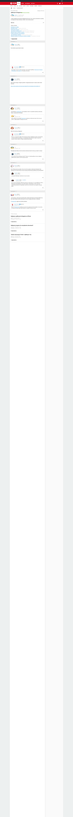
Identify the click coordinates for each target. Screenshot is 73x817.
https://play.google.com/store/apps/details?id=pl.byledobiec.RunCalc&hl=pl (25, 86)
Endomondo (37, 69)
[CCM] (13, 3)
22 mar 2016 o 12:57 (17, 128)
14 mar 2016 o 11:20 (17, 68)
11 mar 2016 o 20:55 (17, 45)
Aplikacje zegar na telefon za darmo (17, 32)
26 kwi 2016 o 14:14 (17, 154)
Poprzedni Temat (14, 10)
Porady (22, 3)
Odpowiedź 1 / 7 (14, 41)
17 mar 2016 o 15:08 (17, 109)
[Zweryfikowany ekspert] (20, 67)
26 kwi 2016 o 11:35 (17, 148)
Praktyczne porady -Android (27, 34)
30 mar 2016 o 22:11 (17, 135)
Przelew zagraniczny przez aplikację (17, 33)
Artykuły (33, 3)
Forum (18, 3)
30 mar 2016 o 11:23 (17, 80)
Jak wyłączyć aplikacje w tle (16, 30)
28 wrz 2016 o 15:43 (20, 16)
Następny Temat (40, 10)
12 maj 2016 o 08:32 (17, 174)
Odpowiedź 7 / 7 (14, 191)
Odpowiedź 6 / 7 (14, 162)
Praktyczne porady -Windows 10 (28, 30)
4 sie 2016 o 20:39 (18, 181)
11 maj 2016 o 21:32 (17, 166)
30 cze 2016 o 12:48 (17, 195)
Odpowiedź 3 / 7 (14, 105)
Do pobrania (27, 3)
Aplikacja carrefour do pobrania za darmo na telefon (21, 36)
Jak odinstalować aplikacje (16, 34)
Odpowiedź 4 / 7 (14, 124)
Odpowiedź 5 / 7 (14, 144)
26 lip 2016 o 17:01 (17, 205)
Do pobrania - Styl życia (29, 32)
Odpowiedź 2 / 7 (14, 76)
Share (13, 22)
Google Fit (19, 70)
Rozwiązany (24, 12)
